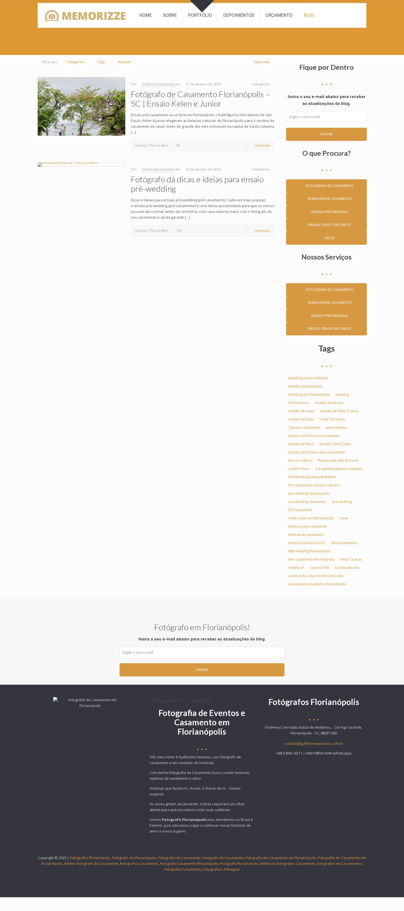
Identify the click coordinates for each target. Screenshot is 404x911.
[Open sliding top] (202, 6)
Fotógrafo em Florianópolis (134, 857)
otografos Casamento (140, 863)
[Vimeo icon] (196, 877)
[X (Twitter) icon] (191, 877)
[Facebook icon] (185, 877)
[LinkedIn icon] (208, 877)
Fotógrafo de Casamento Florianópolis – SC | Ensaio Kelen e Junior (200, 98)
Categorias (75, 61)
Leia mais (262, 145)
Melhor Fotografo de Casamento (91, 863)
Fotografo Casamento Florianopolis (189, 863)
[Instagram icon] (219, 877)
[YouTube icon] (202, 877)
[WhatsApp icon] (179, 877)
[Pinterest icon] (214, 877)
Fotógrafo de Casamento (223, 857)
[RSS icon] (225, 877)
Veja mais (262, 61)
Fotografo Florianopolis (239, 863)
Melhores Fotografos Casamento (287, 863)
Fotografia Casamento (182, 869)
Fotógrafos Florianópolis (90, 857)
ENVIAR (327, 134)
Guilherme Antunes (158, 84)
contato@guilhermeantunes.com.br (313, 743)
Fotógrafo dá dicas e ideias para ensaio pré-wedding (197, 183)
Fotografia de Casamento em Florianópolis (280, 857)
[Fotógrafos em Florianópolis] (84, 15)
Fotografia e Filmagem (221, 869)
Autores (124, 61)
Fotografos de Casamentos (339, 863)
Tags (101, 61)
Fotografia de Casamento (179, 857)
